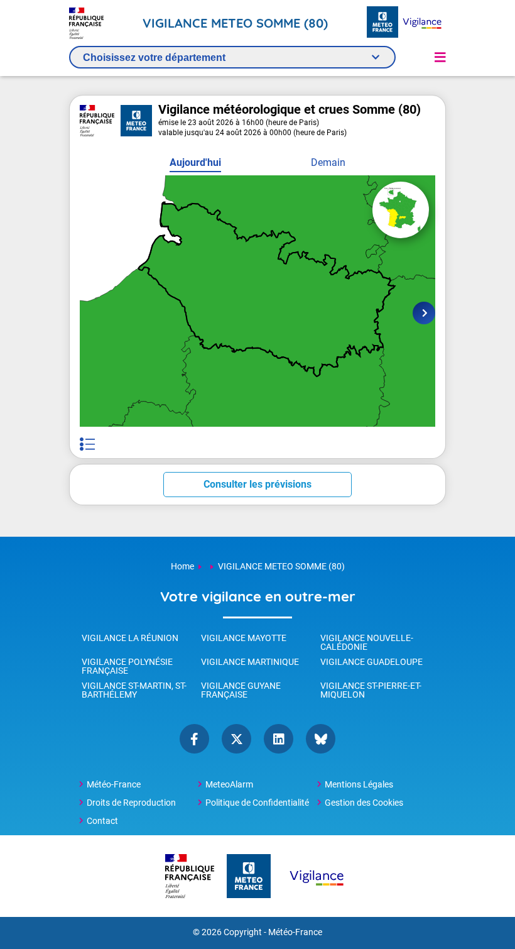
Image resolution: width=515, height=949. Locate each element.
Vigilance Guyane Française (241, 690)
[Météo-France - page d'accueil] (382, 23)
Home (182, 566)
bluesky (320, 739)
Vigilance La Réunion (130, 638)
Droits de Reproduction (131, 802)
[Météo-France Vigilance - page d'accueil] (422, 23)
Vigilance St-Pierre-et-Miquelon (370, 690)
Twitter (236, 739)
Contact (102, 820)
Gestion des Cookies (364, 802)
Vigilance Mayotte (243, 638)
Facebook (194, 739)
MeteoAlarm (229, 784)
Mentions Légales (359, 784)
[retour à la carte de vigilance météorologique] (400, 210)
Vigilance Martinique (250, 661)
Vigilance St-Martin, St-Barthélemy (134, 690)
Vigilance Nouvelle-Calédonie (366, 642)
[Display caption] (87, 444)
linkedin (278, 739)
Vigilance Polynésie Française (127, 666)
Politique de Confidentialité (257, 802)
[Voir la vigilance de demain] (424, 313)
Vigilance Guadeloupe (371, 661)
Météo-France (114, 784)
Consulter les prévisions (257, 484)
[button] (440, 57)
